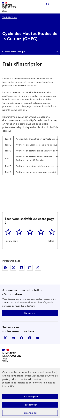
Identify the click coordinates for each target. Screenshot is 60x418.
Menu (56, 4)
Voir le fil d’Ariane (9, 17)
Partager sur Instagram (30, 268)
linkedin (13, 338)
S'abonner (30, 313)
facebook (21, 338)
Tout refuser (30, 404)
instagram (30, 338)
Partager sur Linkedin (21, 268)
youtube (38, 338)
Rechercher (48, 4)
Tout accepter (30, 396)
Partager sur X (13, 268)
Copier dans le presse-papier (38, 268)
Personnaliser (30, 413)
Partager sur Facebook (5, 268)
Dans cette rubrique (15, 51)
